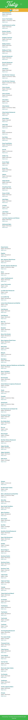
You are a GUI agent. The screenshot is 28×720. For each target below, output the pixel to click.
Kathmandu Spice (6, 224)
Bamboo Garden (6, 31)
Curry (3, 131)
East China (5, 137)
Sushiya (3, 543)
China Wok (5, 124)
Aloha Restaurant (6, 12)
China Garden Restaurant (8, 112)
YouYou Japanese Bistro (7, 686)
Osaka (2, 390)
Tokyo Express (5, 649)
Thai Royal (3, 624)
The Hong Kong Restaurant (8, 630)
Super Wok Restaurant (7, 537)
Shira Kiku (3, 500)
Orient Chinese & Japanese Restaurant (11, 384)
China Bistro (5, 99)
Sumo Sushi (4, 518)
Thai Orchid (4, 618)
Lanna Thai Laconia (6, 284)
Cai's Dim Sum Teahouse (8, 75)
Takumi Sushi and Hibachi (7, 593)
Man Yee (3, 321)
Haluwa (4, 174)
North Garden (4, 377)
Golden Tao (5, 155)
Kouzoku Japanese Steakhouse (9, 265)
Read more (5, 15)
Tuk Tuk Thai (4, 661)
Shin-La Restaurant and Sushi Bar (9, 493)
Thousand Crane (5, 643)
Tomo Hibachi (4, 655)
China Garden (5, 106)
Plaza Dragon (4, 433)
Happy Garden (6, 180)
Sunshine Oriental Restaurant (8, 531)
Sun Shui (3, 525)
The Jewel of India (5, 637)
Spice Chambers (5, 512)
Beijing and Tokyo (6, 50)
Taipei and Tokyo (5, 581)
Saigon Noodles (5, 446)
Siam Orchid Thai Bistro (7, 506)
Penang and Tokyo (5, 415)
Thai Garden (4, 612)
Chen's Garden (6, 87)
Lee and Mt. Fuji (5, 296)
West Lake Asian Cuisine (7, 668)
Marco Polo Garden (6, 334)
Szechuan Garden (5, 556)
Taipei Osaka (4, 574)
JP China (4, 205)
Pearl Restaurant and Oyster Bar (9, 408)
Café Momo (5, 68)
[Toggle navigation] (21, 4)
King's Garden (4, 247)
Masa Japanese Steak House (8, 340)
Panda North (4, 402)
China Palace (5, 118)
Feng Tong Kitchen (7, 143)
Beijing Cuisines (6, 43)
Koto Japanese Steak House (8, 259)
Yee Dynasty (4, 674)
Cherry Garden (6, 93)
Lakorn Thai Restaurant (7, 278)
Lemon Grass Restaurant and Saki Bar (10, 303)
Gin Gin (4, 149)
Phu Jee (3, 427)
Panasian (3, 396)
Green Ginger (5, 162)
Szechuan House (5, 562)
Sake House (4, 458)
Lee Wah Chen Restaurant (7, 290)
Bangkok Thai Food (7, 37)
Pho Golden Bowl (5, 421)
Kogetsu (3, 253)
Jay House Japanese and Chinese (10, 218)
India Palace (5, 199)
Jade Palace (5, 211)
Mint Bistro (4, 359)
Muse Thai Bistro (5, 371)
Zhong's (3, 693)
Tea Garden (4, 599)
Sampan (3, 481)
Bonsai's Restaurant (7, 56)
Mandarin (3, 328)
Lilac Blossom (4, 309)
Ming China (4, 346)
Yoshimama (4, 680)
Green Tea (5, 168)
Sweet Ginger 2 (5, 549)
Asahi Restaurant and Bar (8, 25)
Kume (2, 272)
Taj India (3, 587)
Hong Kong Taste (6, 187)
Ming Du (3, 352)
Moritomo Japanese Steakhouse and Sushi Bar (13, 365)
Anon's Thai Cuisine (7, 19)
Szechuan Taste (5, 568)
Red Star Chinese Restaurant (8, 440)
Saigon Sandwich (5, 452)
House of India (6, 193)
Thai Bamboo (4, 605)
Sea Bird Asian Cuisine (6, 487)
